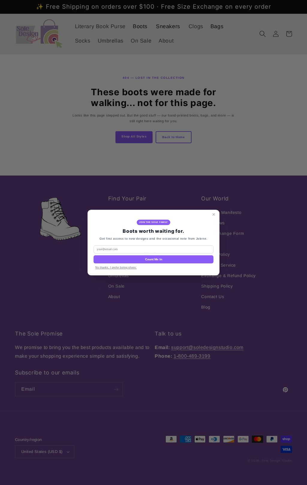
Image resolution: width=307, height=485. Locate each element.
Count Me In (153, 259)
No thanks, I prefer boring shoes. (116, 267)
